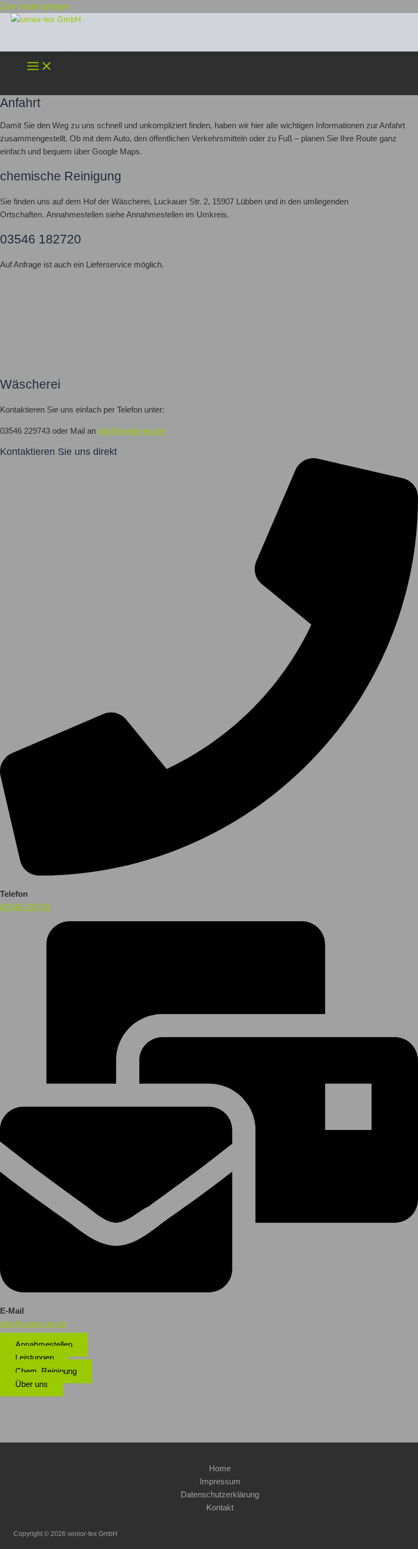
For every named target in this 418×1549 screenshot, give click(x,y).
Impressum (220, 1481)
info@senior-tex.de (131, 431)
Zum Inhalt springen (35, 6)
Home (220, 1468)
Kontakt (219, 1507)
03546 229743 (25, 907)
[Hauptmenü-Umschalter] (40, 67)
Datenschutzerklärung (220, 1494)
